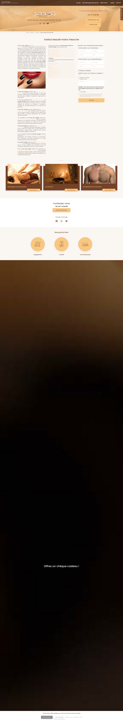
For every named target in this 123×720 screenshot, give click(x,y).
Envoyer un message (61, 210)
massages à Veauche (38, 100)
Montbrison (52, 67)
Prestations (103, 3)
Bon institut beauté (53, 51)
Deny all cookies (59, 717)
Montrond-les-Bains (54, 68)
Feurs (51, 66)
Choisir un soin (83, 79)
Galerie (112, 3)
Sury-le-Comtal (53, 75)
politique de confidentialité (95, 96)
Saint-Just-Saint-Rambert (55, 71)
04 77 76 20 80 (93, 15)
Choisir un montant (84, 77)
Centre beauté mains (54, 53)
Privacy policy (79, 717)
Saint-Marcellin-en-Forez (55, 72)
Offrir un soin (93, 24)
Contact (118, 3)
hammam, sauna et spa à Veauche (27, 119)
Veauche (37, 32)
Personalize (70, 717)
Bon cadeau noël (53, 50)
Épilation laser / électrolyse (90, 3)
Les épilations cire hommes (92, 187)
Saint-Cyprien (52, 70)
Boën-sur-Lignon (53, 64)
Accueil (78, 3)
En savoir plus (34, 190)
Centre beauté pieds (54, 54)
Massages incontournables (17, 187)
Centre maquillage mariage (55, 55)
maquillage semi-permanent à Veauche (28, 150)
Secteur (32, 32)
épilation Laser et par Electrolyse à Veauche (34, 135)
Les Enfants (49, 187)
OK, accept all (47, 717)
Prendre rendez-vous (93, 20)
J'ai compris (83, 92)
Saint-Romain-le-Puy (54, 74)
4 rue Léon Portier (93, 11)
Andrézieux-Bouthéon (54, 63)
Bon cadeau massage (54, 49)
